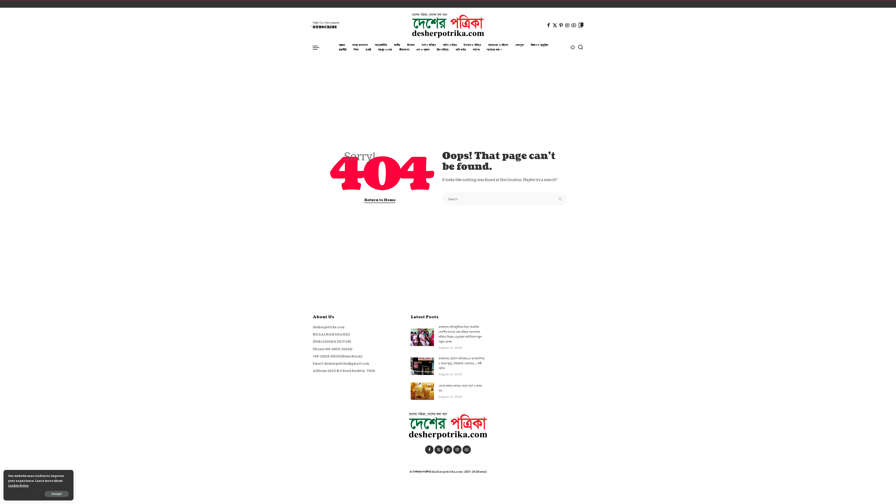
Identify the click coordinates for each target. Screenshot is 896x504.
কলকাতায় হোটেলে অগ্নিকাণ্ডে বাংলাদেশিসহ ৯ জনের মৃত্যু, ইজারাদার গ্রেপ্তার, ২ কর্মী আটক (461, 363)
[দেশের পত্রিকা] (448, 25)
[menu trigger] (318, 47)
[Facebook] (548, 25)
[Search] (580, 47)
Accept (57, 494)
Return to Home (380, 200)
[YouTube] (573, 25)
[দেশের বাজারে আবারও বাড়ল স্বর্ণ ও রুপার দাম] (422, 391)
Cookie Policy (18, 485)
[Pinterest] (561, 25)
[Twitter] (555, 25)
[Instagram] (567, 25)
